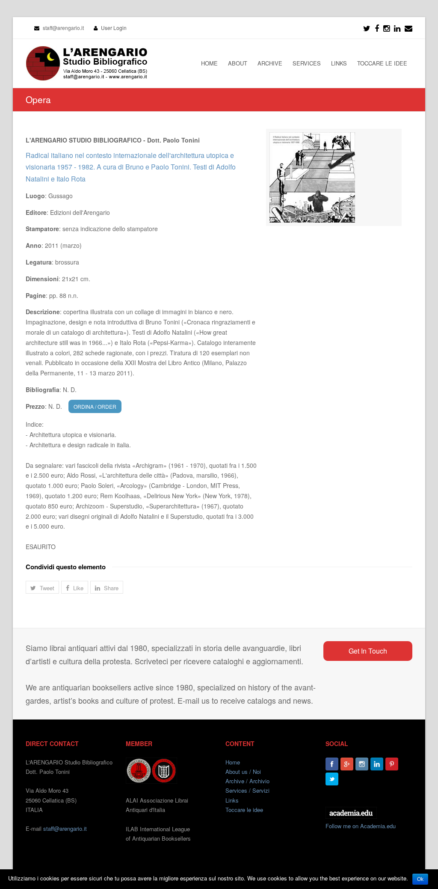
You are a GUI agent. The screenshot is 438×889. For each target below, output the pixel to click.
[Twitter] (366, 28)
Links (232, 800)
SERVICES (307, 63)
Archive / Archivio (247, 781)
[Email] (408, 28)
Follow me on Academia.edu (361, 826)
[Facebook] (377, 28)
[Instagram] (361, 764)
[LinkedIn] (397, 28)
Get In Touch (368, 651)
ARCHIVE (269, 63)
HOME (209, 63)
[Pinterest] (391, 764)
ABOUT (237, 63)
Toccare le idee (244, 810)
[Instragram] (386, 28)
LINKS (339, 63)
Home (232, 762)
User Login (114, 27)
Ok (420, 879)
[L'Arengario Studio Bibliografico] (86, 63)
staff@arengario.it (65, 828)
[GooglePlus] (346, 764)
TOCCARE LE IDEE (382, 63)
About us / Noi (243, 771)
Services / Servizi (247, 790)
